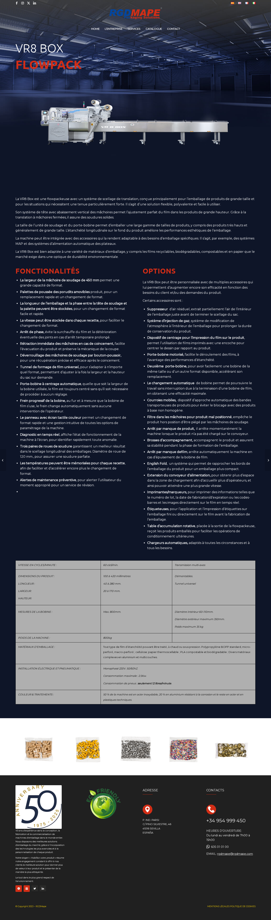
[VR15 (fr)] (268, 460)
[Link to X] (29, 3)
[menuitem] (232, 3)
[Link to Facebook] (17, 3)
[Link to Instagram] (23, 3)
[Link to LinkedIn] (34, 3)
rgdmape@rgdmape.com (235, 854)
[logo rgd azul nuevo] (135, 15)
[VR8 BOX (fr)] (3, 460)
